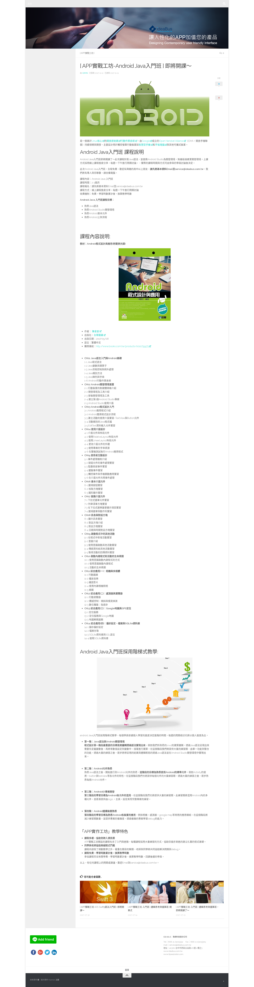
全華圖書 (98, 335)
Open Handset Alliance (171, 141)
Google (146, 141)
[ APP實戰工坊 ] (87, 53)
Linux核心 (97, 141)
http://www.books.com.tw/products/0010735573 (122, 346)
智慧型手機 (145, 144)
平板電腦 (160, 144)
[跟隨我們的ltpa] (223, 981)
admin (85, 73)
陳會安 (95, 331)
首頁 (30, 4)
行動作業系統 (128, 141)
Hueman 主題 (53, 980)
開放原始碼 (112, 141)
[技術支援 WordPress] (38, 980)
